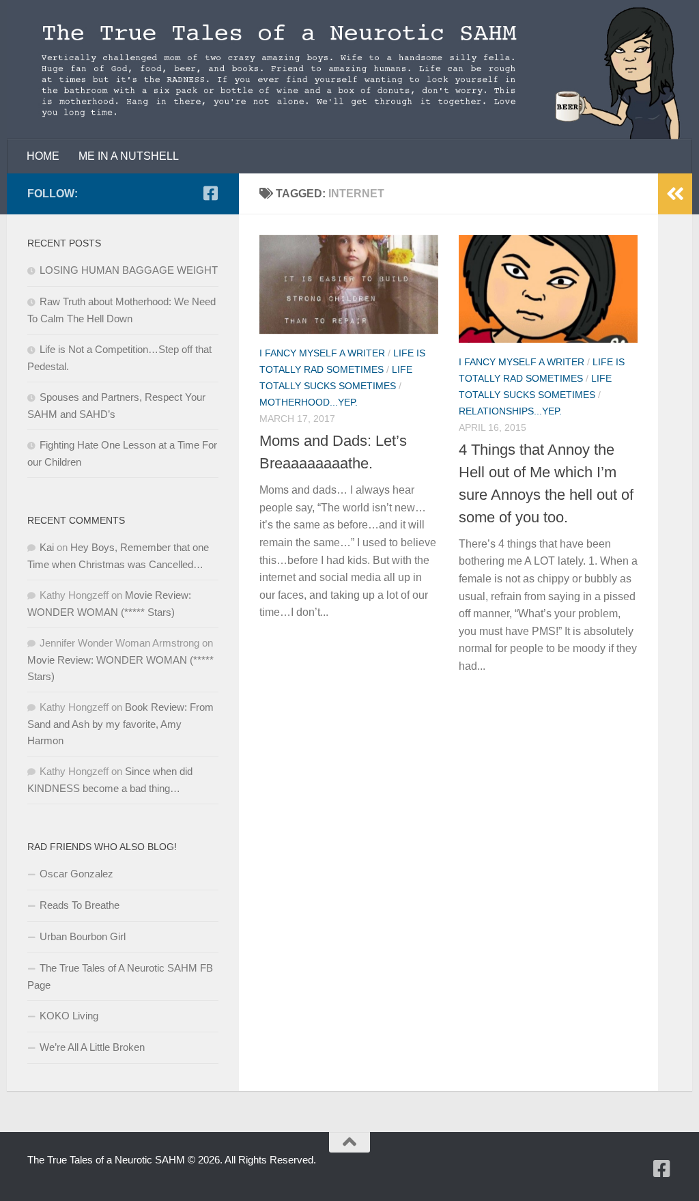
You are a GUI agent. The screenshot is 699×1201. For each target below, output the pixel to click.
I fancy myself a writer (322, 353)
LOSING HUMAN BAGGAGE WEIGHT (129, 270)
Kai (47, 547)
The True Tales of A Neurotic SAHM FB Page (120, 976)
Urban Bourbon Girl (83, 936)
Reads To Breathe (79, 905)
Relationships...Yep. (510, 411)
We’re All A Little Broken (92, 1047)
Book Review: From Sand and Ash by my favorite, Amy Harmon (120, 723)
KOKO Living (69, 1015)
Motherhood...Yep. (308, 402)
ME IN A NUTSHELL (129, 156)
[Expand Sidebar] (675, 193)
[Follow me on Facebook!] (210, 193)
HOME (43, 156)
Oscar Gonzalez (76, 873)
